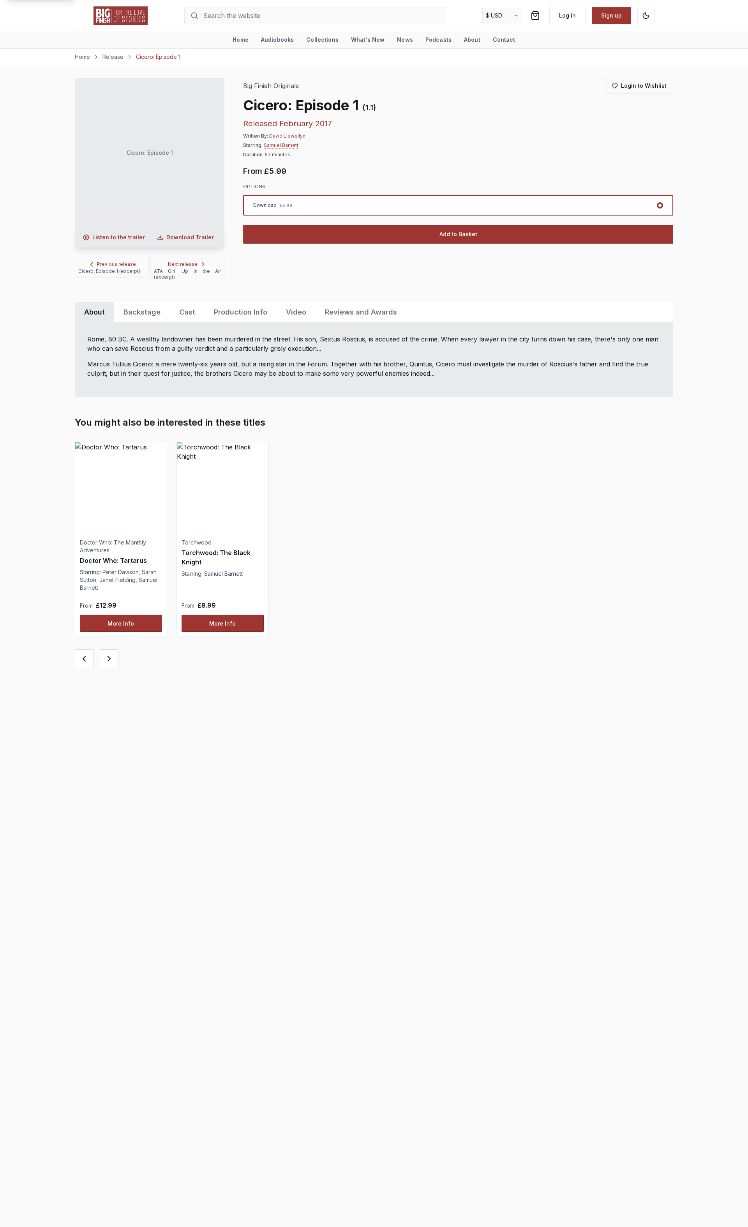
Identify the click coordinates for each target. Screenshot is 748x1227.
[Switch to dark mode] (645, 15)
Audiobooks (277, 39)
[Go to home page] (121, 15)
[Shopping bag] (535, 15)
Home (241, 39)
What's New (368, 39)
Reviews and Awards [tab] (361, 312)
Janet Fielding (117, 579)
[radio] (458, 205)
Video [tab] (296, 312)
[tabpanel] (374, 359)
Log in (567, 15)
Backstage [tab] (142, 312)
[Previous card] (84, 658)
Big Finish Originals (271, 86)
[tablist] (374, 312)
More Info (121, 623)
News (405, 39)
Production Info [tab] (240, 312)
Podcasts (438, 39)
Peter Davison (120, 572)
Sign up (611, 15)
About (472, 39)
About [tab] (94, 312)
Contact (504, 39)
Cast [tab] (187, 312)
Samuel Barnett (281, 145)
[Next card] (109, 658)
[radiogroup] (458, 205)
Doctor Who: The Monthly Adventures (113, 546)
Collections (322, 39)
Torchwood (197, 542)
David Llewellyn (287, 136)
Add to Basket (458, 234)
